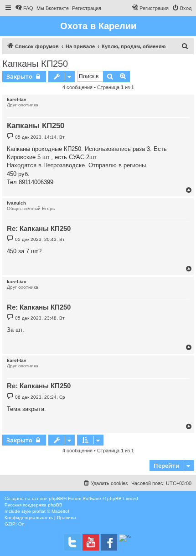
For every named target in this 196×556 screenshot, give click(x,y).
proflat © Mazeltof (50, 511)
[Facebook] (109, 542)
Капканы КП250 (35, 64)
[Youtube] (91, 542)
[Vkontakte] (72, 542)
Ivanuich (16, 202)
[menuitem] (24, 8)
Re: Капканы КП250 (39, 228)
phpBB (56, 498)
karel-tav (16, 99)
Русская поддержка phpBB (33, 504)
